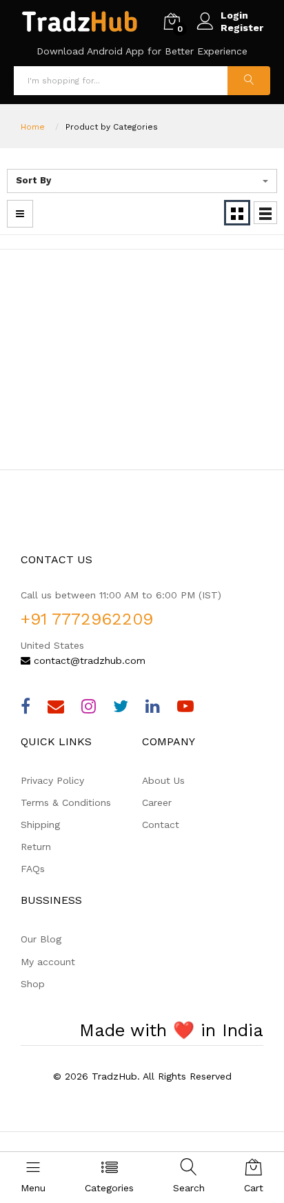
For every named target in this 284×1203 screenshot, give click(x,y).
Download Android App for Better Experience (142, 51)
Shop (33, 983)
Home (33, 127)
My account (48, 961)
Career (157, 802)
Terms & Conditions (66, 802)
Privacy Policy (52, 780)
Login (234, 15)
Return (36, 846)
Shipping (40, 824)
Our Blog (41, 938)
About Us (163, 780)
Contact (160, 824)
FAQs (33, 868)
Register (242, 27)
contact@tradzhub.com (87, 660)
